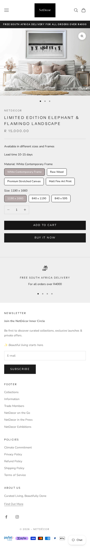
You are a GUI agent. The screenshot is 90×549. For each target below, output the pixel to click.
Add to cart (45, 225)
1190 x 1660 (15, 197)
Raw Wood (57, 171)
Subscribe (20, 369)
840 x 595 (61, 197)
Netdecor (13, 110)
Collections (11, 392)
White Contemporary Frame (24, 171)
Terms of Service (15, 475)
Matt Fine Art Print (60, 180)
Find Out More (13, 504)
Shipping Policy (14, 468)
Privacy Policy (13, 454)
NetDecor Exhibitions (17, 427)
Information (11, 399)
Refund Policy (13, 461)
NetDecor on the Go (17, 413)
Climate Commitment (18, 447)
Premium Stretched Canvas (24, 180)
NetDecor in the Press (18, 420)
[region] (45, 276)
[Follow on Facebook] (6, 517)
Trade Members (14, 406)
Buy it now (45, 238)
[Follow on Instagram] (17, 517)
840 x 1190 (39, 197)
